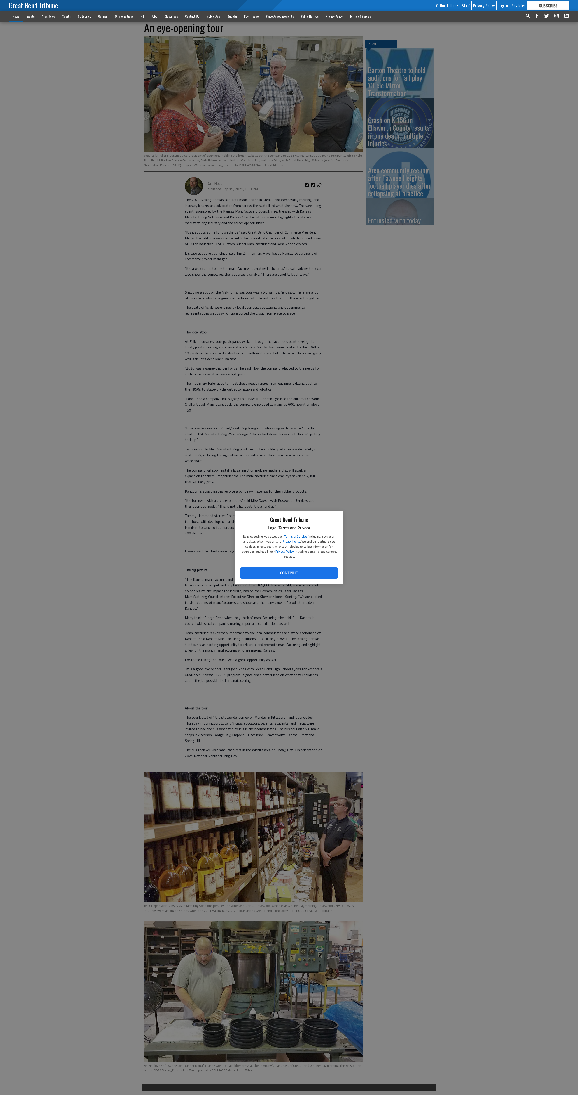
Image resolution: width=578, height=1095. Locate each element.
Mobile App (213, 16)
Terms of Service (295, 536)
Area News (48, 16)
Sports (66, 16)
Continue (289, 573)
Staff (465, 5)
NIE (142, 16)
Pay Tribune (251, 16)
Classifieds (171, 16)
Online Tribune (447, 5)
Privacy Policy (291, 541)
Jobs (154, 16)
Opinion (103, 16)
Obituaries (84, 16)
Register (518, 5)
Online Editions (124, 16)
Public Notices (310, 16)
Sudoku (232, 16)
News (16, 16)
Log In (503, 5)
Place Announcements (280, 16)
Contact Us (192, 16)
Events (30, 16)
